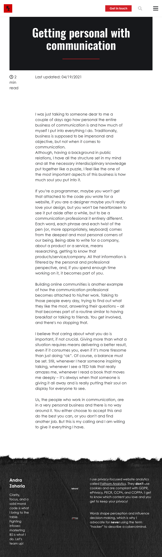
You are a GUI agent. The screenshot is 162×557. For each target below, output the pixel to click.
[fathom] (74, 490)
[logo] (8, 8)
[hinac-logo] (74, 520)
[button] (140, 8)
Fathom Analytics (113, 483)
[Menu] (155, 8)
